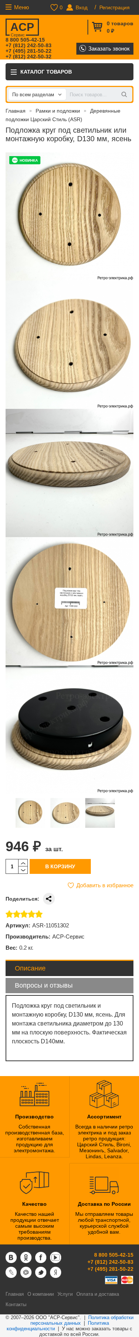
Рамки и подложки (58, 111)
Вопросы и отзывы (44, 985)
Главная (16, 111)
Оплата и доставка (97, 1294)
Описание (30, 968)
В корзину (60, 866)
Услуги (65, 1294)
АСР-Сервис (68, 936)
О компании (40, 1294)
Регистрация (114, 7)
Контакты (16, 1304)
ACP (22, 28)
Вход (81, 7)
